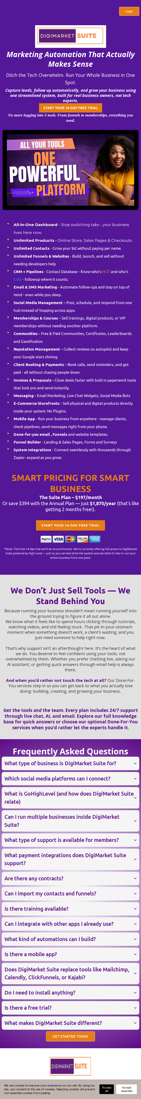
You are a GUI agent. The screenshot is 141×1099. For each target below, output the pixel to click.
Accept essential (126, 1089)
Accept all (106, 1089)
